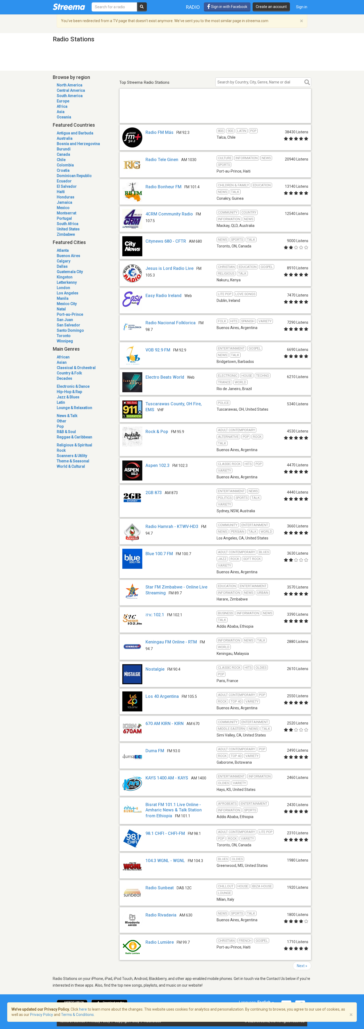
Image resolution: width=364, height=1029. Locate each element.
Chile (61, 160)
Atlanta (63, 250)
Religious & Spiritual (74, 445)
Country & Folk (69, 373)
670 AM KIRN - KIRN (164, 723)
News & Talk (67, 416)
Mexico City (67, 304)
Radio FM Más (159, 132)
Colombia (65, 165)
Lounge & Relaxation (74, 408)
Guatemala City (70, 272)
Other (61, 421)
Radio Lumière (159, 942)
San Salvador (68, 325)
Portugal (64, 218)
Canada (63, 154)
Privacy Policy (41, 1014)
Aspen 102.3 (157, 465)
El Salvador (67, 186)
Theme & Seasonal (73, 461)
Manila (62, 298)
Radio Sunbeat (159, 887)
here (83, 1009)
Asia (60, 112)
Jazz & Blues (68, 397)
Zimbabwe (66, 234)
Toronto (64, 336)
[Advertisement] (215, 115)
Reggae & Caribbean (74, 437)
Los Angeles (67, 293)
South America (70, 96)
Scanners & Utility (72, 456)
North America (69, 85)
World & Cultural (71, 466)
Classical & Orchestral (76, 368)
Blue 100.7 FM (159, 553)
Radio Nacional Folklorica (170, 322)
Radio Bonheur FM (163, 186)
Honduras (65, 197)
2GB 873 (153, 492)
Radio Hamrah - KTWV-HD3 (171, 526)
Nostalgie (154, 669)
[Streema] (69, 6)
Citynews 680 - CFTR (165, 241)
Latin (61, 402)
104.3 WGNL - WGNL (165, 860)
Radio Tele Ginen (161, 159)
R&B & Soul (66, 432)
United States (68, 229)
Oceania (64, 117)
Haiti (61, 192)
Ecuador (64, 181)
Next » (302, 966)
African (63, 357)
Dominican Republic (74, 176)
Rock (61, 450)
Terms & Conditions (77, 1014)
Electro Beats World (164, 377)
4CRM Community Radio (169, 214)
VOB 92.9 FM (157, 350)
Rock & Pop (156, 431)
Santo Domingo (70, 330)
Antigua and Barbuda (75, 133)
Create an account (271, 7)
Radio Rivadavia (160, 915)
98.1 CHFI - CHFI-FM (165, 833)
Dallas (62, 266)
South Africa (67, 224)
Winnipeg (65, 341)
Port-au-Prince (70, 314)
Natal (61, 309)
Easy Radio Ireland (163, 295)
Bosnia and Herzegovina (78, 144)
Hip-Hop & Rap (69, 392)
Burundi (64, 149)
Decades (64, 378)
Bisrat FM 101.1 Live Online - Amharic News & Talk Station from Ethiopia (173, 810)
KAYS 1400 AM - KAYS (166, 777)
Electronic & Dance (73, 386)
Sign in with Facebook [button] (228, 7)
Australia (64, 138)
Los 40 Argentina (162, 696)
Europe (63, 101)
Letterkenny (67, 282)
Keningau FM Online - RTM (171, 641)
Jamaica (64, 202)
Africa (62, 106)
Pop (60, 426)
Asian (62, 362)
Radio (193, 7)
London (63, 288)
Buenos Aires (68, 256)
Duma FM (154, 750)
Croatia (63, 170)
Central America (71, 90)
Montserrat (66, 213)
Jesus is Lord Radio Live (169, 268)
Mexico (63, 208)
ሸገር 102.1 (154, 614)
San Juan (65, 320)
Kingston (64, 277)
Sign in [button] (301, 7)
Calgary (63, 261)
